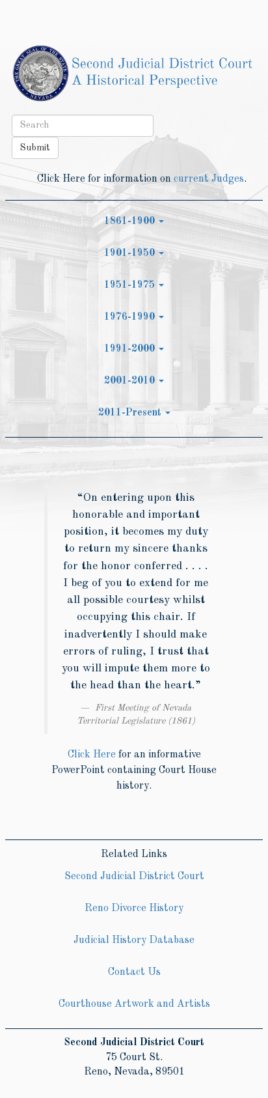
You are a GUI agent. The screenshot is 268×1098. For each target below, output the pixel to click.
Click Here (92, 755)
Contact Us (134, 972)
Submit (35, 147)
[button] (134, 221)
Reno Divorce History (134, 908)
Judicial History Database (134, 940)
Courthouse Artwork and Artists (134, 1004)
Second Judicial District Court (134, 876)
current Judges (209, 179)
